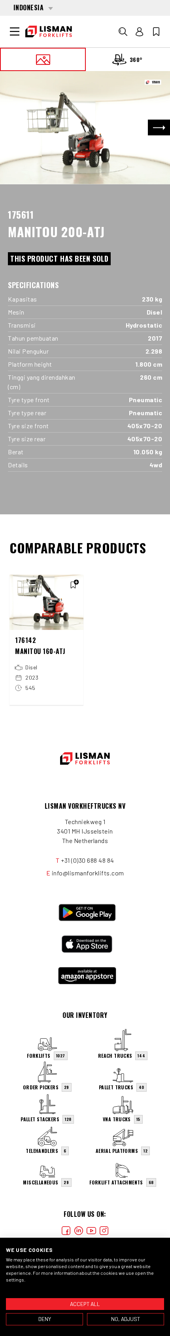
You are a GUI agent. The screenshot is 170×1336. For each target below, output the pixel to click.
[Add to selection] (73, 585)
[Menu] (14, 31)
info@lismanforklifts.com (88, 873)
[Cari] (123, 31)
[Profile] (139, 31)
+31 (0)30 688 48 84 (87, 860)
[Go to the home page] (48, 31)
